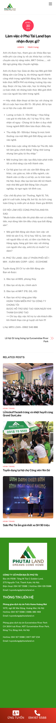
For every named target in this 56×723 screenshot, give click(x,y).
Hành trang (33, 47)
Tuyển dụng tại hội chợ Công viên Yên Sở (26, 470)
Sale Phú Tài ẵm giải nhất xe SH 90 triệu (26, 525)
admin (20, 47)
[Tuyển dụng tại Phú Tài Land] (10, 11)
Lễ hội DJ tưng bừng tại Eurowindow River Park (26, 340)
